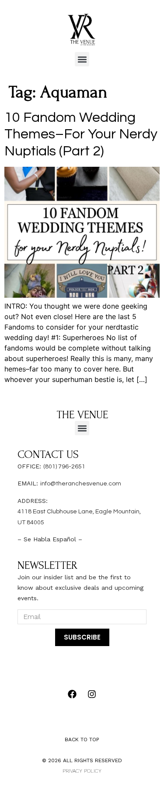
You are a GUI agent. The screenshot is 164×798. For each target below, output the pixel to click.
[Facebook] (72, 694)
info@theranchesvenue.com (80, 484)
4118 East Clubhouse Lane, (56, 512)
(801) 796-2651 (64, 467)
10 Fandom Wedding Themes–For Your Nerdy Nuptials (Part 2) (80, 134)
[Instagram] (92, 694)
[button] (82, 59)
